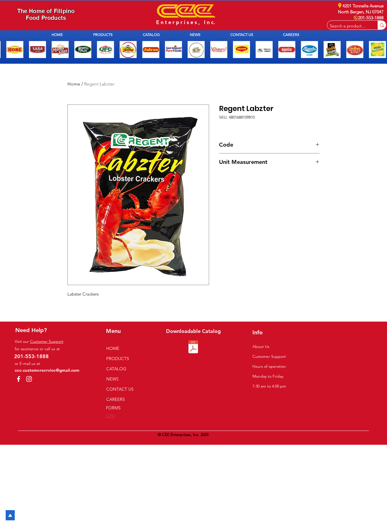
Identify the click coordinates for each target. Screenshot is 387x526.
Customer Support (46, 341)
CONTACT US (119, 389)
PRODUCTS (117, 358)
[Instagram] (29, 379)
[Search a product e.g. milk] (382, 25)
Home (73, 84)
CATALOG (116, 368)
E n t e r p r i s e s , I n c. (185, 22)
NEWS (112, 379)
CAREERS (115, 399)
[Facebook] (18, 379)
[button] (114, 35)
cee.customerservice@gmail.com (47, 370)
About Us (260, 346)
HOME (112, 348)
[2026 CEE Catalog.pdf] (193, 347)
